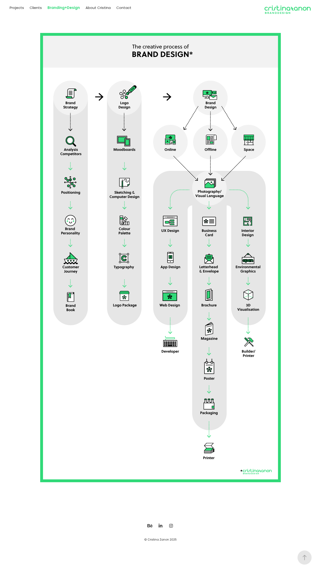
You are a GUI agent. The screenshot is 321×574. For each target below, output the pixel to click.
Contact (123, 8)
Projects (17, 8)
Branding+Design (63, 8)
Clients (36, 8)
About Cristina (98, 8)
